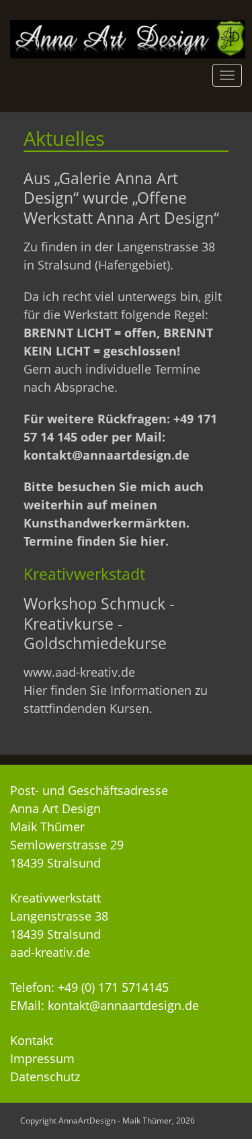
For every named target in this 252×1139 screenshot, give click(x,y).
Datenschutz (45, 1076)
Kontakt (31, 1040)
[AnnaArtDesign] (127, 38)
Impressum (42, 1058)
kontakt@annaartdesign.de (107, 455)
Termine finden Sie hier (94, 541)
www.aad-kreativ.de (79, 672)
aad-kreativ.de (50, 952)
